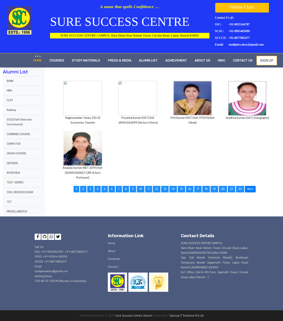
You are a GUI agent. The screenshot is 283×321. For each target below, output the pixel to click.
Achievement (176, 60)
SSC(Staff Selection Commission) (19, 122)
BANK (10, 81)
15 (181, 189)
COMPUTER (14, 144)
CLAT (10, 100)
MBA (9, 90)
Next (251, 189)
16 (189, 189)
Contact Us (243, 60)
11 (148, 189)
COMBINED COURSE (18, 134)
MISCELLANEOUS (17, 211)
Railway (11, 110)
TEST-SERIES (15, 182)
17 (198, 189)
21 (231, 189)
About (112, 251)
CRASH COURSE (16, 153)
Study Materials (86, 60)
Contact (113, 267)
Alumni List (148, 60)
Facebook (114, 259)
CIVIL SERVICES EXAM (20, 192)
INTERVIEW (13, 173)
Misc (221, 60)
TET (9, 202)
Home (37, 60)
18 (206, 189)
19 (214, 189)
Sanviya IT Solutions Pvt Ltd (186, 315)
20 (223, 189)
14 (173, 189)
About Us (202, 60)
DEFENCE (12, 163)
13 (164, 189)
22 (240, 189)
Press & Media (119, 60)
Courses (56, 60)
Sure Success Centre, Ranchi (134, 315)
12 (156, 189)
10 (140, 189)
